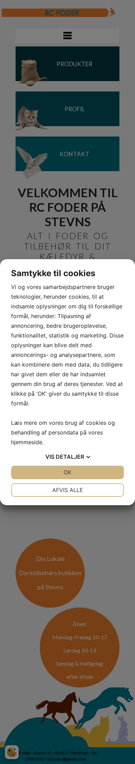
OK (67, 472)
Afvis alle (67, 489)
